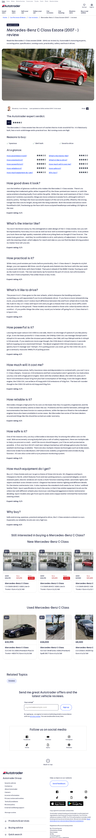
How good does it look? (17, 156)
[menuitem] (6, 12)
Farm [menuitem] (41, 1)
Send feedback (59, 784)
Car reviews (49, 12)
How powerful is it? (15, 164)
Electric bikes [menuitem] (54, 1)
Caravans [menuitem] (29, 1)
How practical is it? (15, 160)
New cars (14, 12)
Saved (84, 7)
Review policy (10, 804)
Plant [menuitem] (46, 1)
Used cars (4, 12)
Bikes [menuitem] (13, 1)
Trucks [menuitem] (36, 1)
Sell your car (24, 12)
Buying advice (15, 828)
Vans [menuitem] (8, 1)
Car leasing (61, 12)
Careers (8, 792)
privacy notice (35, 716)
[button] (48, 75)
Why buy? (53, 173)
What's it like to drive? (58, 160)
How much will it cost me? (60, 164)
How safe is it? (55, 168)
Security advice (10, 783)
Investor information (12, 795)
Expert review (13, 25)
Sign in (92, 7)
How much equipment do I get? (20, 173)
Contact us (8, 786)
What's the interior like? (59, 156)
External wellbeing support (14, 808)
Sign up (66, 707)
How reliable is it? (14, 168)
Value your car (37, 12)
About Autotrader (11, 789)
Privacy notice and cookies (14, 798)
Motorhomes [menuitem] (20, 1)
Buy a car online (84, 12)
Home (5, 17)
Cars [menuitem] (3, 1)
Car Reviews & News (18, 17)
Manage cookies (10, 812)
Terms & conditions (11, 801)
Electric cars (72, 12)
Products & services (18, 821)
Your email (28, 702)
